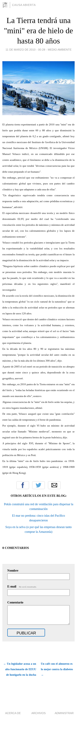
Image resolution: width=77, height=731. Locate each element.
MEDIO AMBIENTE (59, 49)
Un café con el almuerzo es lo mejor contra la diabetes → (57, 669)
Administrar (64, 713)
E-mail (22, 586)
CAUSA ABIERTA (24, 4)
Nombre (12, 570)
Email (54, 485)
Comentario (15, 602)
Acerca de (13, 713)
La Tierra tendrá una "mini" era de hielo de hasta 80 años (38, 30)
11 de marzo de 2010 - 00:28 (25, 49)
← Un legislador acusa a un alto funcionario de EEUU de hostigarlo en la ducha (19, 669)
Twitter (38, 485)
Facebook (22, 485)
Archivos (38, 713)
